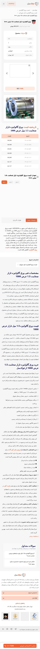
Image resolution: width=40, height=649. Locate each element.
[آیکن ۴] (3, 640)
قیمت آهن (6, 496)
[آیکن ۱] (16, 640)
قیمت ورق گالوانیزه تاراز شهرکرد (28, 13)
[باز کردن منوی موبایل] (3, 4)
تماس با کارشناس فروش (28, 646)
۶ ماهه (18, 182)
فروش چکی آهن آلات (14, 460)
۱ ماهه (4, 182)
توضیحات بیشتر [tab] (31, 220)
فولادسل (34, 10)
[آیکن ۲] (11, 640)
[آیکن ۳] (7, 640)
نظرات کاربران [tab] (16, 220)
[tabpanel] (20, 239)
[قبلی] (6, 73)
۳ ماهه (11, 182)
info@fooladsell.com (20, 620)
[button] (20, 565)
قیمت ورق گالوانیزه (24, 10)
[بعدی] (33, 73)
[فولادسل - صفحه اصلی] (33, 3)
